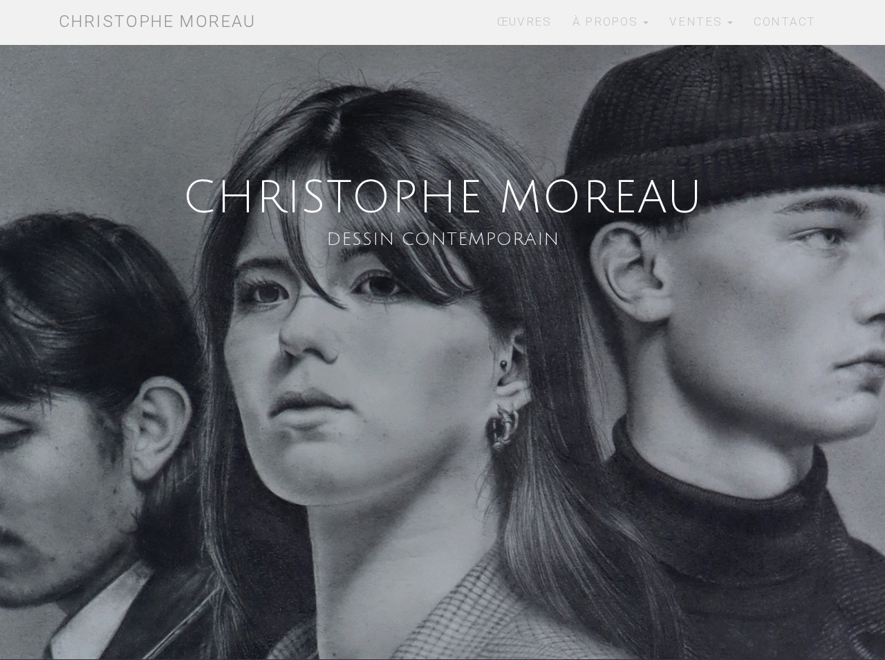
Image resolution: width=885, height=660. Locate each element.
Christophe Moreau (158, 21)
